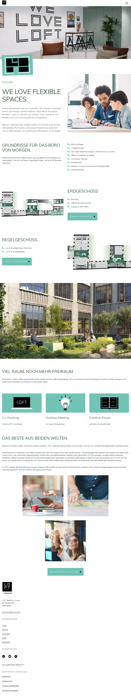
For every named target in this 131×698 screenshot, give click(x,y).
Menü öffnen (126, 3)
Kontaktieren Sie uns (10, 612)
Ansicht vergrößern (81, 216)
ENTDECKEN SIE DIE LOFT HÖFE (64, 572)
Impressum (6, 676)
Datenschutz (7, 681)
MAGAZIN (6, 642)
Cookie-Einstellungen (10, 686)
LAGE (4, 626)
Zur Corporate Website (12, 665)
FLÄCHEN (6, 634)
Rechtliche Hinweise (10, 690)
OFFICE (5, 630)
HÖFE (4, 638)
